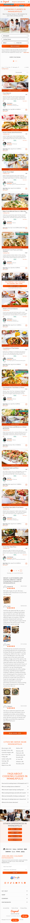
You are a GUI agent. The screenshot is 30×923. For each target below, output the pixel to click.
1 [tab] (13, 61)
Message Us (14, 1)
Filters (16, 920)
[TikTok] (11, 883)
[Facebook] (8, 883)
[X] (22, 883)
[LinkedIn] (25, 883)
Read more (26, 52)
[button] (1, 1)
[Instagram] (5, 883)
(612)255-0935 (22, 1)
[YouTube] (16, 883)
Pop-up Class (23, 195)
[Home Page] (6, 2)
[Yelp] (13, 883)
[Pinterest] (19, 883)
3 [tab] (16, 61)
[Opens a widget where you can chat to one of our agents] (25, 916)
